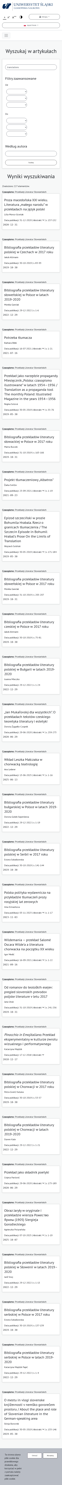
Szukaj (31, 162)
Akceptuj (50, 1455)
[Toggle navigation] (6, 35)
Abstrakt (37, 220)
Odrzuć (34, 1455)
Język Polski (31, 25)
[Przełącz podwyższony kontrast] (20, 17)
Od (6, 84)
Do (6, 113)
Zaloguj (44, 17)
